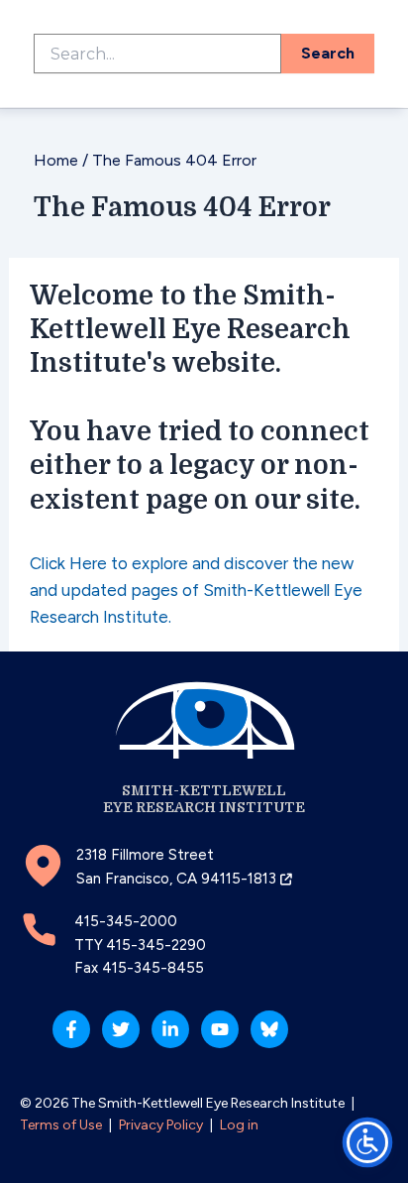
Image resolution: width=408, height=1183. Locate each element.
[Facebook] (71, 1029)
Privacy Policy (161, 1125)
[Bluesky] (269, 1029)
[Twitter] (121, 1029)
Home (56, 160)
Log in (239, 1125)
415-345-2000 (125, 921)
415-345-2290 (156, 945)
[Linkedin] (170, 1029)
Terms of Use (61, 1125)
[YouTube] (220, 1029)
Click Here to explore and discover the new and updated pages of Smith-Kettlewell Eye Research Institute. (196, 590)
